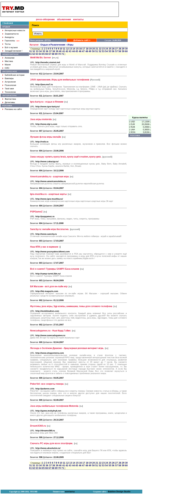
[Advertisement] (139, 58)
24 (106, 48)
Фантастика (10, 99)
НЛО (7, 68)
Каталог (34, 44)
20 (93, 48)
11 (64, 48)
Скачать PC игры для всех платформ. (51, 443)
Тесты (8, 44)
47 (83, 51)
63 (37, 54)
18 (87, 48)
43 (70, 51)
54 (106, 51)
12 (67, 48)
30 (126, 48)
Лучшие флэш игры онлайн (45, 137)
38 (53, 51)
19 (90, 48)
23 (103, 48)
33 (37, 51)
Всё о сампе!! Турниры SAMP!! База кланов (54, 269)
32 (33, 51)
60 (126, 51)
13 (70, 48)
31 (30, 51)
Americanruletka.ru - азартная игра (49, 176)
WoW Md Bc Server (40, 57)
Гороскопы (10, 40)
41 (63, 51)
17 (83, 48)
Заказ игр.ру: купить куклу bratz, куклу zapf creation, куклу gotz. (65, 156)
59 (123, 51)
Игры (70, 44)
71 (62, 54)
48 (86, 51)
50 (93, 51)
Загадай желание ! (13, 51)
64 (40, 54)
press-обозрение (45, 19)
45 (76, 51)
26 (113, 48)
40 (60, 51)
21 (96, 48)
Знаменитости (12, 34)
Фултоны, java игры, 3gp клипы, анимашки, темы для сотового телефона (71, 306)
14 (74, 48)
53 (103, 51)
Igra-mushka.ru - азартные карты (48, 194)
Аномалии (9, 58)
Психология (10, 85)
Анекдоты (9, 37)
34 (40, 51)
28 (120, 48)
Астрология (10, 82)
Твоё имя (9, 88)
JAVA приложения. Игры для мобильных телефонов (59, 79)
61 (30, 54)
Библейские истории (14, 75)
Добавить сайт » (81, 40)
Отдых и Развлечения (52, 44)
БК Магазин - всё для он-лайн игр (48, 286)
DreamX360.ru (38, 426)
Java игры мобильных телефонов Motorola (54, 406)
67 (49, 54)
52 (100, 51)
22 (100, 48)
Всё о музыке (11, 47)
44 (73, 51)
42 (67, 51)
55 (110, 51)
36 (47, 51)
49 (90, 51)
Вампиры (9, 78)
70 (59, 54)
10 (61, 48)
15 (77, 48)
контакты (78, 19)
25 (110, 48)
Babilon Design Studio (119, 491)
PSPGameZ (36, 211)
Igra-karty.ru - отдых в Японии (46, 101)
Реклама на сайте (13, 109)
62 (33, 54)
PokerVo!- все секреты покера (47, 384)
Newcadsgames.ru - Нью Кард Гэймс (50, 330)
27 (116, 48)
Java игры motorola (41, 119)
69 (56, 54)
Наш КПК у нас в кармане (44, 246)
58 (119, 51)
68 (53, 54)
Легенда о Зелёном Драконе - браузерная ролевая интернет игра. (67, 348)
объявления (64, 19)
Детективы (10, 102)
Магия (8, 64)
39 (57, 51)
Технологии (10, 92)
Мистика (9, 61)
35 (43, 51)
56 (113, 51)
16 (80, 48)
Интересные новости (15, 30)
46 (80, 51)
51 (96, 51)
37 (50, 51)
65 (43, 54)
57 (116, 51)
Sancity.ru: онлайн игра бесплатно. (49, 229)
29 (123, 48)
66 (46, 54)
